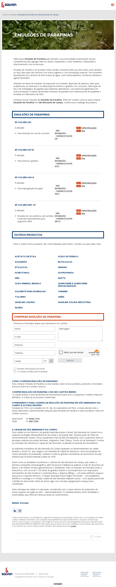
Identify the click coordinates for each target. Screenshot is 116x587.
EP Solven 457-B (24, 150)
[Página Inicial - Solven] (6, 575)
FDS (83, 131)
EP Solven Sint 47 (25, 205)
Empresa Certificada (85, 575)
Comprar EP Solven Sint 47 (63, 220)
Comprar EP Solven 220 (63, 137)
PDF (78, 128)
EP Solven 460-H (24, 177)
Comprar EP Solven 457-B (63, 165)
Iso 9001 (84, 572)
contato (73, 526)
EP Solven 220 (23, 122)
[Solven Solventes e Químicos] (15, 5)
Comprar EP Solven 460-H (63, 192)
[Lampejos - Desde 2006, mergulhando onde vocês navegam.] (58, 584)
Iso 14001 (97, 572)
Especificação (88, 128)
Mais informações (60, 132)
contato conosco (38, 386)
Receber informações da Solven (31, 368)
